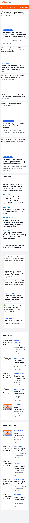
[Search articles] (27, 2)
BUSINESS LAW (14, 7)
